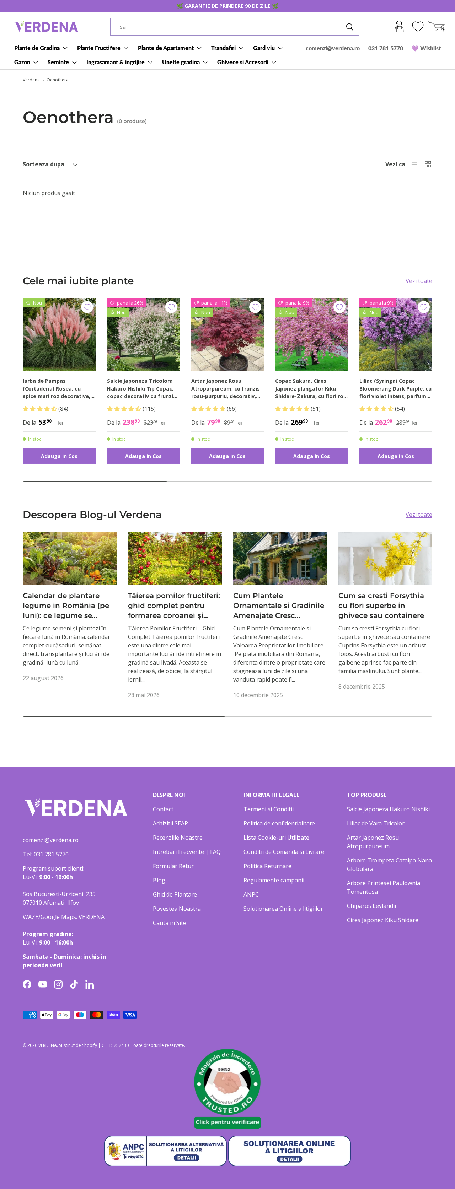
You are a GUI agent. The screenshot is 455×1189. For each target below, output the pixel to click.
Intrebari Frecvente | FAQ (187, 852)
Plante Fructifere (99, 47)
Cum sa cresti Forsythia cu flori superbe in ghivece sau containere (381, 605)
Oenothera (58, 80)
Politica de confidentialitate (279, 823)
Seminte (58, 62)
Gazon (22, 62)
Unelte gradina (181, 62)
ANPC (251, 894)
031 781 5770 (385, 48)
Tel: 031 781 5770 (46, 854)
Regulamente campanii (273, 880)
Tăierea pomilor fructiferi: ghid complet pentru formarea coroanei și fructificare (174, 605)
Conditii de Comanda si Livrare (283, 852)
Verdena (31, 80)
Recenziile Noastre (178, 837)
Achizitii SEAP (170, 823)
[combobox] (234, 27)
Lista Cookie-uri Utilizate (276, 837)
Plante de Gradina (37, 47)
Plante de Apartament (166, 47)
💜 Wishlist (426, 48)
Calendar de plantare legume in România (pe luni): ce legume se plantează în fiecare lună (68, 605)
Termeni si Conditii (268, 809)
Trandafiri (223, 47)
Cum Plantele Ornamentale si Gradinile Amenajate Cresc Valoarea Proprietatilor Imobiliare (278, 605)
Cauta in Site (169, 923)
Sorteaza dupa (43, 164)
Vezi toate (419, 281)
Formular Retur (173, 866)
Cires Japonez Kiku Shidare (382, 920)
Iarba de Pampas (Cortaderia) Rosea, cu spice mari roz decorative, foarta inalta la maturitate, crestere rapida (58, 388)
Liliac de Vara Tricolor (376, 823)
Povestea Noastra (177, 909)
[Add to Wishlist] (87, 307)
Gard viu (264, 47)
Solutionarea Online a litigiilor (283, 909)
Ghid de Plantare (175, 894)
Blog (159, 880)
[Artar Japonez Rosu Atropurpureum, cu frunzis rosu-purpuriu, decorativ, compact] (227, 334)
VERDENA (47, 1045)
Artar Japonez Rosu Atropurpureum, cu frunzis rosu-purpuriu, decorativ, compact (225, 388)
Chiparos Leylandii (371, 906)
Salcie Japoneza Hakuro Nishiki (388, 809)
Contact (163, 809)
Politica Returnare (267, 866)
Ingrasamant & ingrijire (115, 62)
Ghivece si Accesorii (242, 62)
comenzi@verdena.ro (333, 48)
